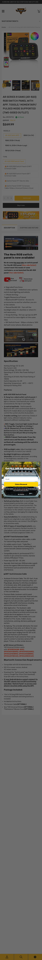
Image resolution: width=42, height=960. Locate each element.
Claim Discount (21, 484)
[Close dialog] (38, 463)
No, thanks (21, 494)
